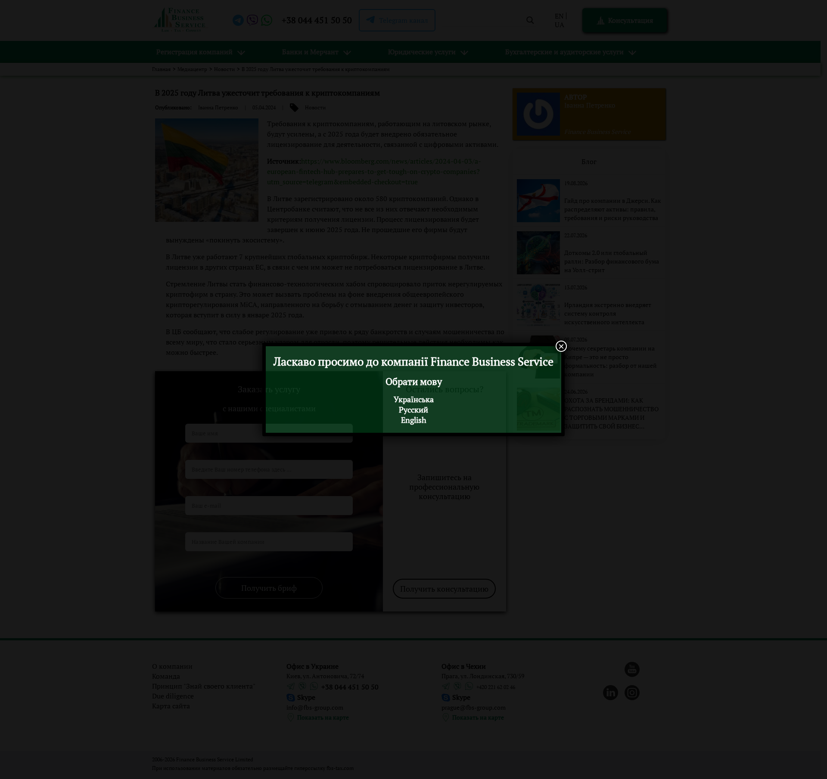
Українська (414, 399)
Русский (413, 409)
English (413, 420)
